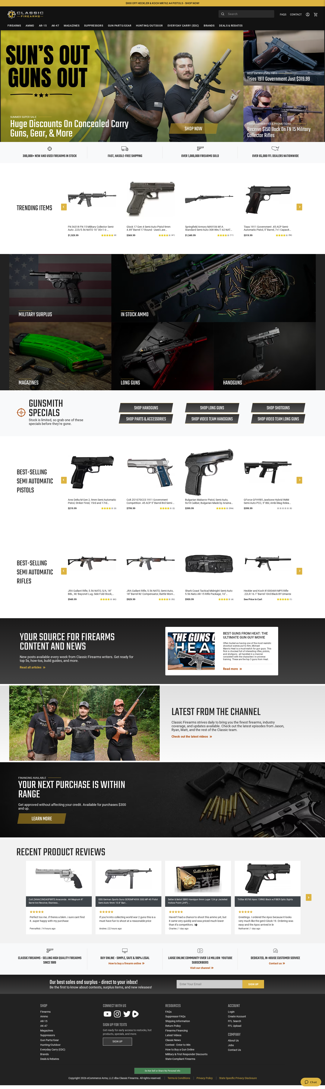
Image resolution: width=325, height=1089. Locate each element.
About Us (233, 1040)
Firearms (45, 1011)
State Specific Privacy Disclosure (238, 1078)
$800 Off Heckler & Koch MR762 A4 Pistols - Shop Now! (162, 3)
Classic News (173, 1040)
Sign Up (253, 984)
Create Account (237, 1016)
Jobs (231, 1045)
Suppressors (47, 1035)
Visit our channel (200, 967)
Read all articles (31, 667)
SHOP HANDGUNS (146, 408)
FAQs (283, 14)
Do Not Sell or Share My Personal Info (162, 1071)
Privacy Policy (205, 1078)
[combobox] (246, 14)
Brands (44, 1054)
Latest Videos (173, 1035)
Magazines (46, 1030)
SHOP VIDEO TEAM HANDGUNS (212, 419)
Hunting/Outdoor (50, 1044)
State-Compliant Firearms (180, 1058)
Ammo (44, 1016)
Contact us (275, 963)
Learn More (42, 819)
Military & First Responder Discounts (186, 1054)
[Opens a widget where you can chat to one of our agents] (310, 1082)
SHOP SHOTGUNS (278, 408)
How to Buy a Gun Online (179, 1049)
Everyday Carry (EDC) (52, 1049)
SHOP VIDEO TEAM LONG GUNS (278, 419)
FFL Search (234, 1021)
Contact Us (234, 1049)
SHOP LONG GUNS (212, 408)
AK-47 (43, 1025)
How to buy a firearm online (125, 963)
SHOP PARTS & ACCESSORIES (146, 419)
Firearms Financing (176, 1030)
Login (231, 1011)
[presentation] (64, 207)
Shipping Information (177, 1021)
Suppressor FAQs (175, 1016)
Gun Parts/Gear (49, 1040)
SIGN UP (117, 1041)
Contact (296, 14)
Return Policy (173, 1025)
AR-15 (43, 1021)
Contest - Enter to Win (178, 1044)
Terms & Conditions (179, 1078)
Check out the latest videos (190, 736)
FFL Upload (234, 1025)
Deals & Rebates (49, 1058)
